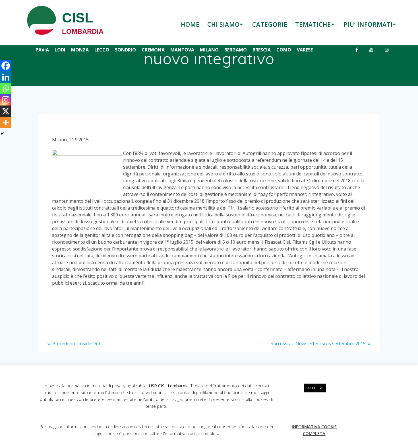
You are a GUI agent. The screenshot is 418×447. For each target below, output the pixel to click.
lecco (101, 50)
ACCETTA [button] (314, 387)
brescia (262, 50)
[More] (5, 122)
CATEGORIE (269, 24)
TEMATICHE (313, 24)
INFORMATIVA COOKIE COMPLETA (314, 430)
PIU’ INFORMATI (368, 24)
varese (305, 50)
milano (209, 50)
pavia (42, 50)
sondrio (125, 50)
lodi (60, 50)
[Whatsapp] (5, 88)
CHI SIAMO (223, 24)
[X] (5, 111)
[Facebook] (5, 65)
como (283, 50)
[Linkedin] (5, 77)
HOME (190, 24)
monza (80, 50)
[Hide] (2, 133)
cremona (153, 50)
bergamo (235, 50)
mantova (182, 50)
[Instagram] (5, 99)
